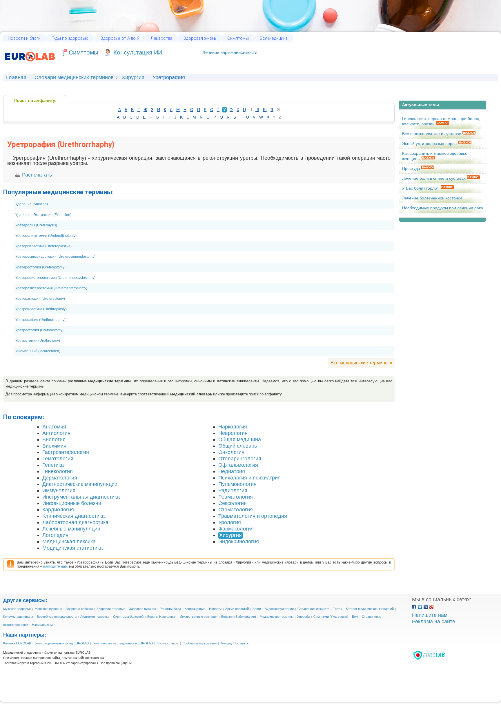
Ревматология (235, 497)
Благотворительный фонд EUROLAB (62, 643)
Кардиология (58, 510)
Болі (355, 616)
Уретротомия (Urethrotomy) (37, 341)
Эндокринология (238, 541)
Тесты (337, 608)
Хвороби (303, 616)
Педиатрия (231, 471)
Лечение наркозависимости (229, 52)
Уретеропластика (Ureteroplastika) (43, 246)
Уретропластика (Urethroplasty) (41, 309)
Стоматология (235, 510)
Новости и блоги (24, 38)
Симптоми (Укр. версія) (330, 616)
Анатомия (54, 427)
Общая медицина (239, 439)
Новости (215, 608)
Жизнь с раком (168, 643)
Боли (151, 616)
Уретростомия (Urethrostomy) (39, 330)
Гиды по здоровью (70, 38)
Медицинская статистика (72, 548)
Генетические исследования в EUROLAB (122, 643)
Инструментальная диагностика (81, 497)
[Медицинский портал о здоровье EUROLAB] (30, 64)
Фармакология (236, 529)
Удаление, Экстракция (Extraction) (43, 215)
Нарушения (167, 616)
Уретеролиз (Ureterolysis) (36, 225)
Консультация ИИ (137, 52)
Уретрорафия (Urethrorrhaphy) (40, 320)
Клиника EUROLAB (17, 643)
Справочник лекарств (313, 608)
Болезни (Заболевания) (238, 616)
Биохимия (54, 446)
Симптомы (238, 38)
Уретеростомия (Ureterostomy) (40, 267)
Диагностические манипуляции (79, 484)
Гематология (57, 458)
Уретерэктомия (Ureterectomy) (40, 299)
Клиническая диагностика (73, 516)
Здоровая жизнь (199, 38)
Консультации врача (18, 616)
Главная (16, 77)
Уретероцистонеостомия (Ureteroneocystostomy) (55, 278)
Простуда (411, 168)
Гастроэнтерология (65, 452)
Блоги (257, 608)
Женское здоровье (48, 608)
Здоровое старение (111, 608)
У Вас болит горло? (420, 188)
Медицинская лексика (69, 541)
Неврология (233, 433)
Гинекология (57, 471)
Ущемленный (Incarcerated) (37, 351)
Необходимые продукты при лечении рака (442, 208)
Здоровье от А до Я (119, 38)
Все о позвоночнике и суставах (431, 133)
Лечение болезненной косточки (432, 198)
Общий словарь (237, 446)
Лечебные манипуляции (71, 529)
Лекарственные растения (198, 616)
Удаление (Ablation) (31, 204)
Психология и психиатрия (249, 478)
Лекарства (161, 38)
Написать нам (42, 624)
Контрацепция (195, 608)
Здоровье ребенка (79, 608)
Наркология (232, 427)
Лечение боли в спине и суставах (434, 178)
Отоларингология (239, 458)
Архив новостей (237, 608)
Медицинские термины (276, 616)
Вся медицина (274, 38)
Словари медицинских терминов (74, 77)
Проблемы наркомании (199, 643)
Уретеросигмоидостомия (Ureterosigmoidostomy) (55, 257)
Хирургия (133, 77)
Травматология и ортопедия (252, 516)
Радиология (232, 490)
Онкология (231, 452)
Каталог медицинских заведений (370, 608)
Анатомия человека (94, 616)
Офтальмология (238, 465)
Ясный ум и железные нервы (430, 143)
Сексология (232, 503)
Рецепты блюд (170, 608)
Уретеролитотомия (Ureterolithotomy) (46, 236)
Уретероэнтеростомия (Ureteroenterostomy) (51, 288)
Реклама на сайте (433, 621)
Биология (54, 439)
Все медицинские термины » (361, 362)
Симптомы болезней (128, 616)
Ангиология (56, 433)
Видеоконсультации (279, 608)
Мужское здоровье (17, 608)
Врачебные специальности (57, 616)
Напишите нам (429, 615)
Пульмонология (237, 484)
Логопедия (55, 535)
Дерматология (59, 478)
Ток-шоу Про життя (234, 643)
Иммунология (58, 490)
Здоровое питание (142, 608)
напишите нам (55, 566)
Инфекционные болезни (71, 503)
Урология (229, 522)
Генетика (53, 465)
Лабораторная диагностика (75, 522)
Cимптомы (83, 52)
